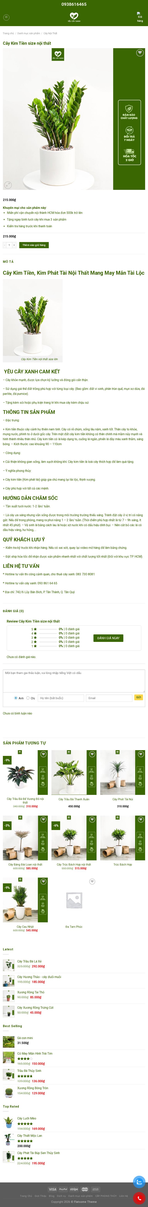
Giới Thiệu (40, 1196)
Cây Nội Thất (50, 33)
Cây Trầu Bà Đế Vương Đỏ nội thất (25, 800)
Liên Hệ (123, 1196)
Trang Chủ (26, 1196)
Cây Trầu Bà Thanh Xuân (74, 799)
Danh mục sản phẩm (29, 33)
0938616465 (74, 4)
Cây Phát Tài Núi (123, 799)
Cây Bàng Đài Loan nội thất (25, 864)
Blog (51, 1196)
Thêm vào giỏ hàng (34, 245)
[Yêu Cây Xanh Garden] (74, 17)
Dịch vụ (61, 1196)
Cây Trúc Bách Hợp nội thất (74, 864)
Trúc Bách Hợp (123, 864)
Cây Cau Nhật (25, 926)
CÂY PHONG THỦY (106, 1196)
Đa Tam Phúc (74, 926)
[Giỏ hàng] (140, 17)
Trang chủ (8, 33)
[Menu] (6, 17)
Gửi (138, 697)
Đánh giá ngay (108, 638)
